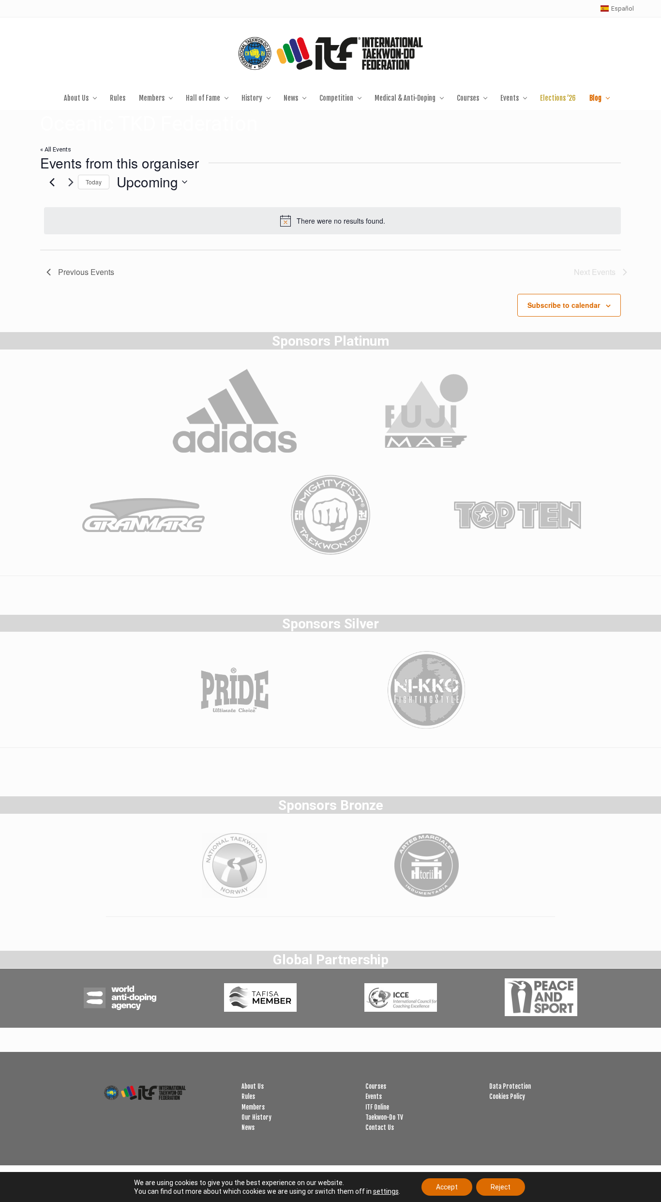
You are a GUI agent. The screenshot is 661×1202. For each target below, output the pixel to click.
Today (94, 182)
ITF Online (377, 1107)
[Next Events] (71, 182)
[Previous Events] (52, 182)
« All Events (55, 149)
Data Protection (510, 1086)
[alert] (332, 220)
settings (386, 1191)
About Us (252, 1086)
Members (253, 1107)
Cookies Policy (507, 1096)
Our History (256, 1117)
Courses (375, 1086)
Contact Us (379, 1127)
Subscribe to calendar (563, 305)
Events (373, 1096)
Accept (447, 1187)
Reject (501, 1187)
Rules (248, 1096)
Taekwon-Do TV (384, 1117)
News (248, 1127)
